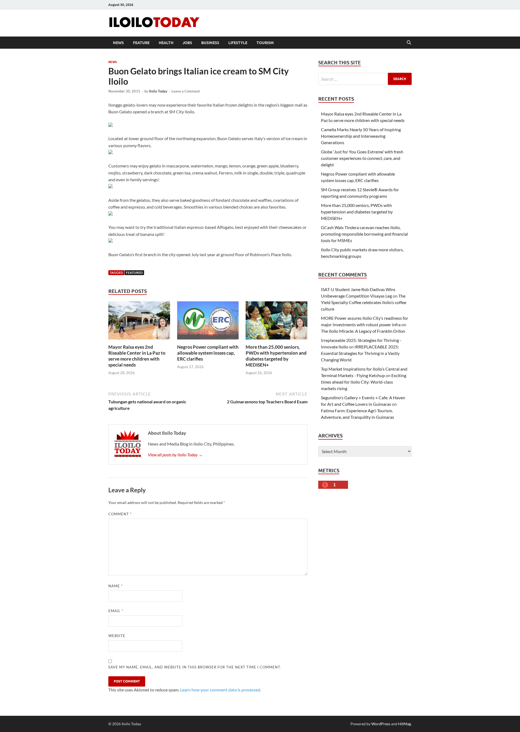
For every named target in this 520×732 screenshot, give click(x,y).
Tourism (265, 43)
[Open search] (409, 43)
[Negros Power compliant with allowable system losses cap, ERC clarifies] (208, 322)
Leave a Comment (185, 91)
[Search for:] (365, 79)
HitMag (404, 723)
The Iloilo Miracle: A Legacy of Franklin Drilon (363, 331)
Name (115, 586)
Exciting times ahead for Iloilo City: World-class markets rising (363, 382)
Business (210, 43)
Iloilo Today (158, 91)
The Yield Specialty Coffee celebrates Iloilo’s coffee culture (363, 302)
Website (116, 636)
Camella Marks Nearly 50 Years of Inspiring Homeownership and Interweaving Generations (361, 136)
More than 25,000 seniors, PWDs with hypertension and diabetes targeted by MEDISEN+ (276, 356)
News (118, 43)
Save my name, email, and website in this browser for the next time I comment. (194, 667)
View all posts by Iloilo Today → (175, 454)
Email (115, 611)
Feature (141, 43)
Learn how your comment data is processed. (220, 689)
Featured (134, 273)
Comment (120, 514)
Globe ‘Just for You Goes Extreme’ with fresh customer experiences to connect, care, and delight (362, 158)
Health (166, 43)
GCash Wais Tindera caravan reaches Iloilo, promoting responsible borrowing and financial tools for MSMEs (364, 234)
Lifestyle (237, 43)
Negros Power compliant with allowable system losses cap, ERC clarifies (208, 353)
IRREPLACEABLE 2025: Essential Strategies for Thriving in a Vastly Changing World (360, 353)
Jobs (187, 43)
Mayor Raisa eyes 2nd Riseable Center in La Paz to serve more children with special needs (136, 356)
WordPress (380, 723)
